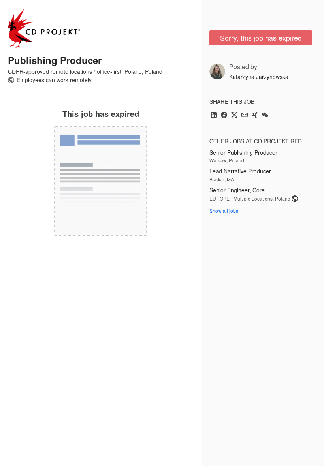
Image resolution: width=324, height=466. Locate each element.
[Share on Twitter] (234, 115)
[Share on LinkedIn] (214, 115)
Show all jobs (223, 210)
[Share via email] (244, 115)
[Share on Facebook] (224, 115)
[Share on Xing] (255, 115)
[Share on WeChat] (265, 115)
